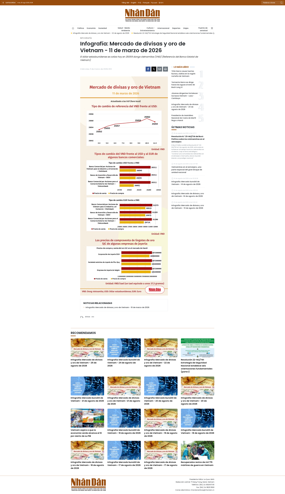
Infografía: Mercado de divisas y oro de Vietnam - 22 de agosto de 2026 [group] (85, 33)
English (133, 3)
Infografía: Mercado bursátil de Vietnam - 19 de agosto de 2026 (124, 431)
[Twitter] (153, 69)
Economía (91, 28)
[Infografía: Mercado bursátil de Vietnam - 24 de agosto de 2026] (124, 347)
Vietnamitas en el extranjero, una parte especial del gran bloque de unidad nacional (186, 170)
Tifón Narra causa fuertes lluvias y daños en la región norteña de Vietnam (183, 73)
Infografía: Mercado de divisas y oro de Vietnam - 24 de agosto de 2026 (184, 107)
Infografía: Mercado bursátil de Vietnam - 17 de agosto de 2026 (124, 464)
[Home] (73, 28)
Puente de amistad (203, 29)
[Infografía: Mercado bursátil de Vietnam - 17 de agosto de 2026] (124, 450)
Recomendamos (83, 333)
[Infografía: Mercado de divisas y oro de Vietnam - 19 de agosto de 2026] (161, 418)
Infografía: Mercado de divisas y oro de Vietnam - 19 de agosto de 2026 (160, 433)
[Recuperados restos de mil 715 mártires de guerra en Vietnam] (197, 450)
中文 (139, 3)
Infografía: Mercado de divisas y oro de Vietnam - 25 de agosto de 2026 (87, 362)
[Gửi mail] (159, 69)
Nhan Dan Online (142, 15)
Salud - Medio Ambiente (124, 29)
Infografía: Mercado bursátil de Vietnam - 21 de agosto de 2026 (87, 399)
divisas (87, 317)
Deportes (176, 28)
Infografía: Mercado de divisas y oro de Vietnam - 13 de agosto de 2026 (187, 206)
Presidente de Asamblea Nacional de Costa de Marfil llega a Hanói (183, 118)
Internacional (163, 28)
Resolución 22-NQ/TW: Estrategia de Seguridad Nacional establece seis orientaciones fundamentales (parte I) (196, 365)
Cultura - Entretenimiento (147, 29)
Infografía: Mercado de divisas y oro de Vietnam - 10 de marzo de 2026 (117, 307)
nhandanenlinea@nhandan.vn (202, 490)
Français (146, 3)
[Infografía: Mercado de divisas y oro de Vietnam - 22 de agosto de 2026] (161, 347)
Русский (154, 3)
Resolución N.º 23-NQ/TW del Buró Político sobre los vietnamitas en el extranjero (187, 139)
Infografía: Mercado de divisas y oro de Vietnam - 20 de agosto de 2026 (197, 400)
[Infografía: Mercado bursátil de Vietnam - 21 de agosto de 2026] (87, 386)
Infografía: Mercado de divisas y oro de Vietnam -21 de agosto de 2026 (123, 400)
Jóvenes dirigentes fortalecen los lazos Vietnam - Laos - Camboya (184, 95)
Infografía (86, 38)
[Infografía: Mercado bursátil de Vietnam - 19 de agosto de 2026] (124, 418)
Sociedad (102, 28)
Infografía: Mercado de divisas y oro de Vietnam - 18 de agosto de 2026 (87, 465)
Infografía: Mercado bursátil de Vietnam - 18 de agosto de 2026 (197, 431)
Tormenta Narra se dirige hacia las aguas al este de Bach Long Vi (183, 84)
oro (93, 317)
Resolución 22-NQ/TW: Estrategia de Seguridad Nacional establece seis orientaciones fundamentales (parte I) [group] (161, 33)
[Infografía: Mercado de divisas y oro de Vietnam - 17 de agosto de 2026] (161, 450)
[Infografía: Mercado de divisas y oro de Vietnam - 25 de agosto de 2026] (87, 347)
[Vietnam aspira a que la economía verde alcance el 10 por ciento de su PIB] (87, 418)
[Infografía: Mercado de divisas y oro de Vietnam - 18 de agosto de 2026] (87, 450)
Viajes (185, 28)
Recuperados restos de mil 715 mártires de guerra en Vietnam (197, 464)
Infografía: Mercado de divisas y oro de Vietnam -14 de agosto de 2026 (187, 194)
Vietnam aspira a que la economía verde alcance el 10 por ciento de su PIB (86, 433)
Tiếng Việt (125, 3)
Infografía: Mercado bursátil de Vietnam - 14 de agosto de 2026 (185, 183)
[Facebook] (148, 69)
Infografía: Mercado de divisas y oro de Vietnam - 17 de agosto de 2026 (160, 465)
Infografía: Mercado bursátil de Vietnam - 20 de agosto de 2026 (160, 400)
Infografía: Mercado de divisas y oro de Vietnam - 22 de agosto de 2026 (160, 362)
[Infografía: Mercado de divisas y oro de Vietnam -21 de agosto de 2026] (124, 386)
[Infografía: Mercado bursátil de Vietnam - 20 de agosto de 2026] (161, 386)
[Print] (165, 69)
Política (80, 28)
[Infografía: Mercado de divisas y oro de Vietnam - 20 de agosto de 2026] (197, 386)
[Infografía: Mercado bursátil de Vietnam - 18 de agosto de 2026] (197, 418)
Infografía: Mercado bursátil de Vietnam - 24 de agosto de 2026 (123, 362)
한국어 (161, 3)
